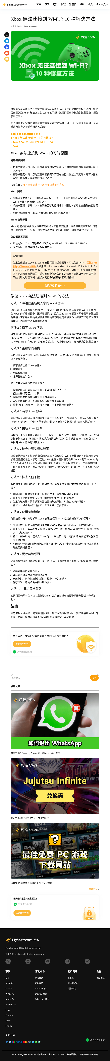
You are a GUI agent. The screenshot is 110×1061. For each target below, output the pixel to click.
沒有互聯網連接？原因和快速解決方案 (43, 184)
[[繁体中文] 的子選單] (107, 4)
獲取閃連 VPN (22, 644)
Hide (37, 133)
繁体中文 (101, 4)
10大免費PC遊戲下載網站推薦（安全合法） (33, 883)
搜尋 (94, 677)
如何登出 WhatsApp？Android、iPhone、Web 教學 (35, 753)
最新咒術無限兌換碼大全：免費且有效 (30, 818)
